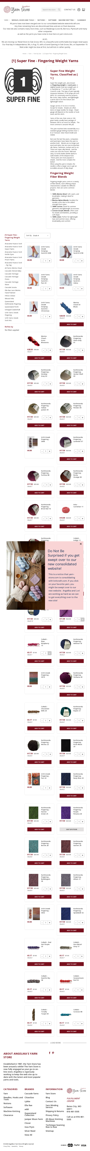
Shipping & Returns (55, 1111)
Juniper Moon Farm (34, 1119)
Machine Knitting (66, 20)
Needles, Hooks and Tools (23, 20)
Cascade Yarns (32, 1093)
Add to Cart (72, 324)
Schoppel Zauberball (12, 309)
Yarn (6, 20)
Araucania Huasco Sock (13, 243)
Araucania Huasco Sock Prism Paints (13, 258)
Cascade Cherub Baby (13, 271)
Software (52, 20)
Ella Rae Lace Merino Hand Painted (12, 291)
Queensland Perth (12, 307)
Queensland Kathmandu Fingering (13, 302)
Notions (41, 20)
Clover (28, 1123)
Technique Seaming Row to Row (55, 1126)
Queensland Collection (30, 1114)
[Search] (59, 10)
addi (27, 1109)
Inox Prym (29, 1127)
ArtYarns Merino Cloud (13, 268)
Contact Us (51, 1101)
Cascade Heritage (11, 274)
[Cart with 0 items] (83, 9)
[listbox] (41, 235)
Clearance (81, 20)
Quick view (39, 255)
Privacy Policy (52, 1115)
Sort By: (29, 235)
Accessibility (15, 1146)
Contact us (69, 9)
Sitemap (50, 1131)
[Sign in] (78, 9)
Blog (48, 1097)
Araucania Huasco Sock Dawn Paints (13, 247)
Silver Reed (30, 1131)
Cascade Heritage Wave (11, 283)
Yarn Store (51, 1093)
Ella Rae (28, 1105)
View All (28, 1135)
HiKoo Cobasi (10, 296)
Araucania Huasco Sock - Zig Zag (13, 263)
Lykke (27, 1101)
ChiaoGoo (29, 1097)
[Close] (80, 543)
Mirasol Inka (9, 298)
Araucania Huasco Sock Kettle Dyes (13, 253)
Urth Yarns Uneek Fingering (11, 313)
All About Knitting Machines (54, 1120)
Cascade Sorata (11, 287)
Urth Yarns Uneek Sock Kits (11, 319)
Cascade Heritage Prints (11, 277)
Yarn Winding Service (52, 1106)
